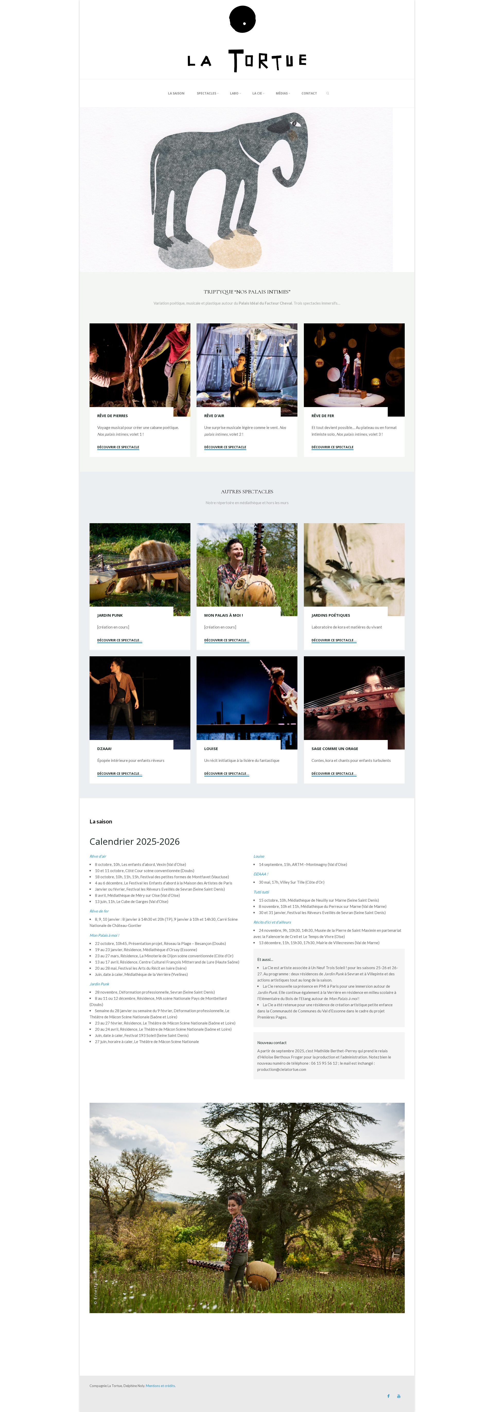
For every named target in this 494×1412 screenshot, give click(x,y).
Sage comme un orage (335, 748)
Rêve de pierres (112, 415)
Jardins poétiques (331, 615)
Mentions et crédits (160, 1386)
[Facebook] (388, 1396)
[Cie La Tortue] (247, 39)
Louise (211, 748)
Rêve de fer (323, 415)
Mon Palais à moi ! (223, 615)
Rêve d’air (214, 415)
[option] (247, 190)
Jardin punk (110, 615)
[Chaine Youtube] (398, 1396)
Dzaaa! (104, 748)
